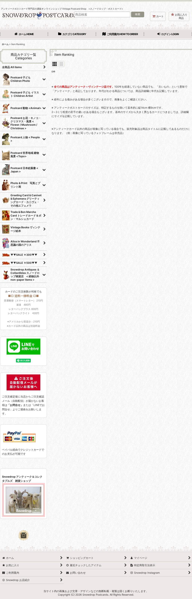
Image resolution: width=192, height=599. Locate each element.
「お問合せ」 (15, 405)
